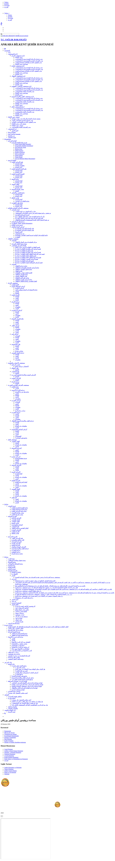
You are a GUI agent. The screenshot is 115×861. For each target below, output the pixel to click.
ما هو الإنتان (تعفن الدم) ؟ (19, 666)
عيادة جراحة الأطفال (21, 266)
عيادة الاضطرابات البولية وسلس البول (26, 290)
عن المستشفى (12, 129)
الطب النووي (15, 184)
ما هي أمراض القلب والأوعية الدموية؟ (23, 677)
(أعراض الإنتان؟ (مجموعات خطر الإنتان (26, 672)
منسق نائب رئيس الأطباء (19, 124)
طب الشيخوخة (16, 344)
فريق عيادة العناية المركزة (19, 142)
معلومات (17, 307)
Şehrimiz (6, 774)
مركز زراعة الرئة (20, 410)
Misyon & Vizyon (9, 732)
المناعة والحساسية (17, 525)
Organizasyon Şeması (10, 734)
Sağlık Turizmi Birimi (10, 771)
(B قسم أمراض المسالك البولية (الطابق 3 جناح (28, 262)
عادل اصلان (18, 620)
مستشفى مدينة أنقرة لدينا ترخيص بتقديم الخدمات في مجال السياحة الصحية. (37, 577)
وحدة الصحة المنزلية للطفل (20, 635)
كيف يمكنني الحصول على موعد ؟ (18, 693)
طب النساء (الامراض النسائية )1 (24, 228)
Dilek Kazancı (19, 150)
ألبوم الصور (15, 130)
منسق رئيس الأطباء (14, 117)
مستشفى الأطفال (13, 238)
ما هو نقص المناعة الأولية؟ (19, 676)
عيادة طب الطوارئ (17, 203)
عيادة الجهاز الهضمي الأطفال (23, 269)
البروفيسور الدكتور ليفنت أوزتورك (25, 606)
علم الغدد (14, 497)
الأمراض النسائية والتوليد (19, 547)
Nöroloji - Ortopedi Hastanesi (12, 752)
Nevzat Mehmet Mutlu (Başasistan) (25, 158)
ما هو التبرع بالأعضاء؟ (18, 645)
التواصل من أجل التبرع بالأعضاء (21, 642)
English (6, 4)
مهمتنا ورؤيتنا (12, 132)
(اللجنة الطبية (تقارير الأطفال (23, 273)
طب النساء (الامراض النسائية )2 (24, 230)
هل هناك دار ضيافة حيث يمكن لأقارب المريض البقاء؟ (27, 701)
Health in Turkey (16, 572)
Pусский (6, 5)
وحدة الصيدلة (12, 562)
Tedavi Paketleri (8, 769)
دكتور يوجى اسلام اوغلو (22, 609)
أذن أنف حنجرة (16, 456)
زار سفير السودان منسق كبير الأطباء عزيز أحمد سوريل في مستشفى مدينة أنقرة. (39, 596)
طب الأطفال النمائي (21, 276)
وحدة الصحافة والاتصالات (15, 564)
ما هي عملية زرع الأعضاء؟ (19, 643)
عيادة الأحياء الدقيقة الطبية (19, 509)
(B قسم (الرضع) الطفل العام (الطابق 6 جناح (28, 257)
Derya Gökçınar (19, 154)
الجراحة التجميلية (17, 448)
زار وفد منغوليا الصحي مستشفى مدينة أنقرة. (28, 591)
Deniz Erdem (19, 155)
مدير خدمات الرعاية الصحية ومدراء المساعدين (29, 59)
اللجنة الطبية (15, 284)
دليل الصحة (11, 664)
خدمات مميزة (8, 625)
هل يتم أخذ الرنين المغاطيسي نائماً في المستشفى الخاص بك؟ (30, 705)
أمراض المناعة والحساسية (19, 429)
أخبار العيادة (18, 167)
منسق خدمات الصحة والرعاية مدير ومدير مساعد (26, 118)
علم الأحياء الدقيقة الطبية (19, 169)
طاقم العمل (15, 604)
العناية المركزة (12, 141)
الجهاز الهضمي (16, 489)
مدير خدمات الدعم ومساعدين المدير (22, 120)
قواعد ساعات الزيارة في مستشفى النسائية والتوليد (27, 686)
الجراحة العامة (16, 480)
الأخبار (17, 291)
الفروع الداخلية (12, 516)
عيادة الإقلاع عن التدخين (22, 201)
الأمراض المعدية (16, 530)
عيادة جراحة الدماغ (17, 553)
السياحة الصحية (12, 570)
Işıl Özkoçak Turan (20, 147)
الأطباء (17, 191)
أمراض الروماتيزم (17, 310)
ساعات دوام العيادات (14, 691)
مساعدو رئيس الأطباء (21, 64)
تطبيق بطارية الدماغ (14, 657)
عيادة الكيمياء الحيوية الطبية (20, 507)
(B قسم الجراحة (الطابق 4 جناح (24, 261)
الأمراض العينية (16, 472)
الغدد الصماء (18, 232)
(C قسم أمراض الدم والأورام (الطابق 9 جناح (28, 249)
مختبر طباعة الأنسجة (18, 189)
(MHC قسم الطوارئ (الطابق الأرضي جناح (27, 247)
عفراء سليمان (19, 621)
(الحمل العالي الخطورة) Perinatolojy (22, 223)
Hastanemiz (7, 731)
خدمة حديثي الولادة (17, 225)
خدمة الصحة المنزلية (14, 632)
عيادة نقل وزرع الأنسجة (22, 392)
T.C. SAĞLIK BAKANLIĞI (14, 39)
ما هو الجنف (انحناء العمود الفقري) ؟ (22, 679)
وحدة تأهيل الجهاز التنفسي (15, 659)
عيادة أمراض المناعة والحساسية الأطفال (27, 267)
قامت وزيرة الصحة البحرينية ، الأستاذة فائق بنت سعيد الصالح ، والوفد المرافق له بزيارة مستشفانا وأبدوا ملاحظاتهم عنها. (50, 586)
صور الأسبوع (11, 712)
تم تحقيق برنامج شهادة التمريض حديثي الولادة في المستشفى (33, 213)
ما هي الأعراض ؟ (20, 667)
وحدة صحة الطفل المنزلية (19, 244)
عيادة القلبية (15, 387)
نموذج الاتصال (12, 137)
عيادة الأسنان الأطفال (21, 274)
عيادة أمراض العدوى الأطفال (23, 279)
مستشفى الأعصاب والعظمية (16, 363)
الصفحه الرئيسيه (16, 603)
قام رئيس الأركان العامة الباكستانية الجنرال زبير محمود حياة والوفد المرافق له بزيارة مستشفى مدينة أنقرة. (46, 587)
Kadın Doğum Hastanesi (11, 757)
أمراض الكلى (15, 325)
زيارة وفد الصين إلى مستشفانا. (24, 598)
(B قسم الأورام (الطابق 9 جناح (24, 250)
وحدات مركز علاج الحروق (15, 630)
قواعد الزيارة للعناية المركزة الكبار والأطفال (24, 688)
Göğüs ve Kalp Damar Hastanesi (13, 751)
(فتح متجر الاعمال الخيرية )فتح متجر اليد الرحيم (29, 218)
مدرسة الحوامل (19, 233)
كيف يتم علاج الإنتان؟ (21, 671)
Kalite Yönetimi (8, 740)
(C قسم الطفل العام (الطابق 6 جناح (25, 255)
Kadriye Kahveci (20, 152)
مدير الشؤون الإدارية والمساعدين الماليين (24, 122)
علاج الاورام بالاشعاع (18, 319)
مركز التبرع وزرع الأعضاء (15, 637)
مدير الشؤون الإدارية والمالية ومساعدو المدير (28, 62)
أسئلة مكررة (11, 698)
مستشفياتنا (7, 139)
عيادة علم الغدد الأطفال (22, 278)
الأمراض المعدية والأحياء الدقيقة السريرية (24, 375)
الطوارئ (17, 237)
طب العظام (15, 368)
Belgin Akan (18, 149)
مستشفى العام (12, 439)
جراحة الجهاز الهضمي (18, 353)
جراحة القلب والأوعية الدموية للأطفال (23, 421)
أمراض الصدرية (16, 400)
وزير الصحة (11, 135)
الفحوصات (18, 436)
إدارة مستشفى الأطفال (18, 76)
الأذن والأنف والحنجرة (18, 540)
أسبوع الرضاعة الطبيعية (22, 215)
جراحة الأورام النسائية (18, 221)
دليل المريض (8, 662)
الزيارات (14, 579)
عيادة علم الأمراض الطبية (19, 511)
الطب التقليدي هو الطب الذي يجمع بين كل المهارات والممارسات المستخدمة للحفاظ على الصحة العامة (38, 626)
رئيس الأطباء (19, 57)
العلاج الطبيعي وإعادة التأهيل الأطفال (26, 281)
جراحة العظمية (16, 552)
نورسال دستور (19, 613)
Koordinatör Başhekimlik (11, 736)
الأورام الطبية (15, 295)
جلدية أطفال (18, 271)
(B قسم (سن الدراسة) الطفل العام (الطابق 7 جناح (30, 254)
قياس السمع (15, 523)
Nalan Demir (18, 157)
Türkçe (6, 2)
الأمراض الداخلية (16, 465)
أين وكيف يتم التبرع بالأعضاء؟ (20, 647)
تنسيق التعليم (12, 569)
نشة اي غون (18, 618)
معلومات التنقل (12, 706)
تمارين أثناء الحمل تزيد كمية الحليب (25, 211)
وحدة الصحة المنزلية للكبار (19, 633)
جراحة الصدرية (16, 412)
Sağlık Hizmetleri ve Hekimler (13, 767)
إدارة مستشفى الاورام (18, 55)
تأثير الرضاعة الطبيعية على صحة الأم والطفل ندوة (29, 216)
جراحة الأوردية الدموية (18, 390)
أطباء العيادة (18, 164)
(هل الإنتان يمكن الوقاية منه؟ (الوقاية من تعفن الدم (30, 669)
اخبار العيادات (15, 209)
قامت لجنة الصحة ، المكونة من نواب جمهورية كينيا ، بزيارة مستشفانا (35, 580)
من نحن (14, 601)
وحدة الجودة (11, 565)
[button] (7, 13)
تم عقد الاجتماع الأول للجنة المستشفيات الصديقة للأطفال (32, 220)
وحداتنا (6, 557)
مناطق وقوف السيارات (15, 696)
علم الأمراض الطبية (17, 162)
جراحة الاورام (15, 301)
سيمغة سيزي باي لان (21, 616)
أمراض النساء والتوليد (18, 227)
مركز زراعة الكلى (13, 652)
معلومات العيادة (20, 165)
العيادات (14, 264)
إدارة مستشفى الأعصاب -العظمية (21, 86)
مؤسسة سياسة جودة (14, 134)
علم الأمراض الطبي (17, 538)
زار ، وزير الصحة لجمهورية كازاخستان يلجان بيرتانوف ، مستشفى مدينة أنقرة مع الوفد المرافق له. (43, 594)
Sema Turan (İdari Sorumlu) (23, 144)
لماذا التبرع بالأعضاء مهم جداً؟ (20, 649)
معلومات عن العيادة (21, 426)
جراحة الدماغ (15, 381)
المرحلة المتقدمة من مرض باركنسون (19, 655)
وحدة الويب (11, 558)
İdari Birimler (8, 739)
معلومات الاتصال (13, 708)
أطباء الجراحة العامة (21, 482)
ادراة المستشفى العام (18, 106)
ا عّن (9, 52)
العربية (6, 7)
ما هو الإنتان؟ (19, 674)
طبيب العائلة (15, 198)
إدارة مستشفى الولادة (18, 66)
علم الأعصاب (15, 371)
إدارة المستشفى (13, 54)
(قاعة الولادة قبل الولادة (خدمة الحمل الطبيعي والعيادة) (31, 235)
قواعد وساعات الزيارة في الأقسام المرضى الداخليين (27, 683)
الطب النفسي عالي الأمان (15, 628)
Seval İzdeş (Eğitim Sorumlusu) (24, 145)
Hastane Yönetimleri (10, 737)
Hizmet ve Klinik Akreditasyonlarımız (15, 742)
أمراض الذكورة (19, 288)
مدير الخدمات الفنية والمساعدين (24, 91)
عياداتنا (6, 504)
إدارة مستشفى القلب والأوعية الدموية (23, 96)
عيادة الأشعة (15, 179)
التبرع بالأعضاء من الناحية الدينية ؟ (22, 650)
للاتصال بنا (15, 574)
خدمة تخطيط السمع (21, 458)
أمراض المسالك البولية (18, 286)
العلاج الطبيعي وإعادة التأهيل (20, 528)
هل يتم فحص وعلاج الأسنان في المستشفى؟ (25, 703)
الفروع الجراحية (12, 536)
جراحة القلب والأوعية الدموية (20, 548)
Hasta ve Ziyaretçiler (10, 772)
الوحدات (14, 240)
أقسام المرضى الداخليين (19, 245)
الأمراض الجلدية (16, 378)
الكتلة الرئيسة (12, 160)
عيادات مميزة (19, 351)
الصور (17, 298)
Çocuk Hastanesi (9, 755)
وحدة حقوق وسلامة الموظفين (17, 560)
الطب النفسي (16, 441)
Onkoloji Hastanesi (9, 754)
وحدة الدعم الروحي (13, 623)
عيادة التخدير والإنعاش (18, 192)
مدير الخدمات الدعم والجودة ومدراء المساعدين (29, 61)
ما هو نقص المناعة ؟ (21, 438)
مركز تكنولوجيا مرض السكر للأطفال (26, 242)
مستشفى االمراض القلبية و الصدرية (18, 385)
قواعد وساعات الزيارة (18, 689)
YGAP (6, 760)
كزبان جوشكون (19, 615)
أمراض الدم (15, 334)
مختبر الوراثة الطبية (17, 514)
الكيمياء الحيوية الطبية (18, 174)
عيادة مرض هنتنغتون (14, 654)
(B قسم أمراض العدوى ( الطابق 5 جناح (26, 259)
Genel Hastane (8, 749)
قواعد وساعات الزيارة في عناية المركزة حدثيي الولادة (27, 684)
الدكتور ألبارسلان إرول (21, 608)
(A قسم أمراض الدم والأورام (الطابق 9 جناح (28, 252)
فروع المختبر (12, 506)
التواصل (6, 695)
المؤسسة (7, 50)
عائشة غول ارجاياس (21, 611)
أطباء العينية (18, 473)
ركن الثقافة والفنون (10, 710)
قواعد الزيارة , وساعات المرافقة (17, 681)
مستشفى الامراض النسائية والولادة (18, 208)
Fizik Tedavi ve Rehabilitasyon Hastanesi (16, 759)
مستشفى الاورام (13, 283)
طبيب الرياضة (16, 364)
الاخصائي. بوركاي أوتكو (22, 366)
